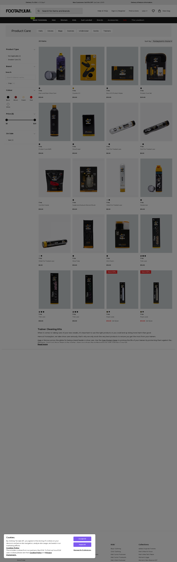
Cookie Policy (36, 553)
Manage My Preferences (82, 550)
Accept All (82, 539)
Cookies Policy (12, 548)
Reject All (82, 544)
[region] (49, 546)
